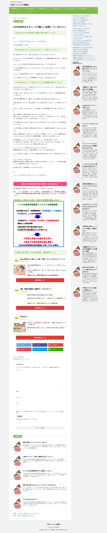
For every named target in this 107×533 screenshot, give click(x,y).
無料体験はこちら (40, 280)
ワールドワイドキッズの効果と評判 (82, 36)
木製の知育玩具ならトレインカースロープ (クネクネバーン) (90, 186)
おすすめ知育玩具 (29, 8)
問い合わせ (83, 8)
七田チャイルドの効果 (78, 21)
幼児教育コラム (43, 8)
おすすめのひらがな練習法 (80, 53)
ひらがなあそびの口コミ (30, 499)
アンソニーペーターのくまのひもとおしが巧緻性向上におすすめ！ (89, 146)
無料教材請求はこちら (40, 337)
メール (18, 397)
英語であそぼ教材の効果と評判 (81, 42)
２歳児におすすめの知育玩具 (80, 51)
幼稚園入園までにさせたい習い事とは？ (83, 47)
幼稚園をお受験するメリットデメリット (83, 55)
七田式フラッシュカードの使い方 (81, 15)
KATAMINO (17, 359)
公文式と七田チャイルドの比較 (81, 28)
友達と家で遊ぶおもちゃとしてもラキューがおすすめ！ (39, 485)
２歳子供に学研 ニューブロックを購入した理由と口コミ (89, 228)
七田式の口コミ (56, 8)
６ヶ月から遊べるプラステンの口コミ (28, 513)
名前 (18, 391)
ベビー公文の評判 (77, 38)
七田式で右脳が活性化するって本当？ (83, 23)
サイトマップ (29, 12)
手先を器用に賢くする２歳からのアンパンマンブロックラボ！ (89, 69)
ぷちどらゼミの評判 (78, 34)
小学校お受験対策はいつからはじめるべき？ (84, 59)
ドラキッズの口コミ (70, 8)
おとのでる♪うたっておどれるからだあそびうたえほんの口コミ (90, 206)
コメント (19, 370)
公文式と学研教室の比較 (79, 30)
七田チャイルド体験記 (19, 5)
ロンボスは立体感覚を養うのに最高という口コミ (37, 471)
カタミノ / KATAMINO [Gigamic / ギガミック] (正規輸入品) (29, 41)
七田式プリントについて (79, 25)
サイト (17, 403)
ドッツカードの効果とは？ (80, 17)
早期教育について (16, 8)
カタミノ (23, 359)
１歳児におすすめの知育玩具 (80, 49)
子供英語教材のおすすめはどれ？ (81, 44)
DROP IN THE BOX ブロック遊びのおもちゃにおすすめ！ (89, 269)
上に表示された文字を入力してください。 (27, 419)
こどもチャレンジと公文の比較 (81, 32)
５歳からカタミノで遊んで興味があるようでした (37, 456)
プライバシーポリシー (15, 12)
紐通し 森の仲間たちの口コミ (26, 515)
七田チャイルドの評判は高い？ (81, 19)
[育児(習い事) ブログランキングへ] (77, 63)
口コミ (27, 359)
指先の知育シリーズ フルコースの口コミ (35, 442)
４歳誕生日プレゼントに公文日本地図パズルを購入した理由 (89, 249)
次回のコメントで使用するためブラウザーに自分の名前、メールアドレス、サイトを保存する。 (40, 412)
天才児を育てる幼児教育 (53, 527)
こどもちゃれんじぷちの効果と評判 (82, 40)
